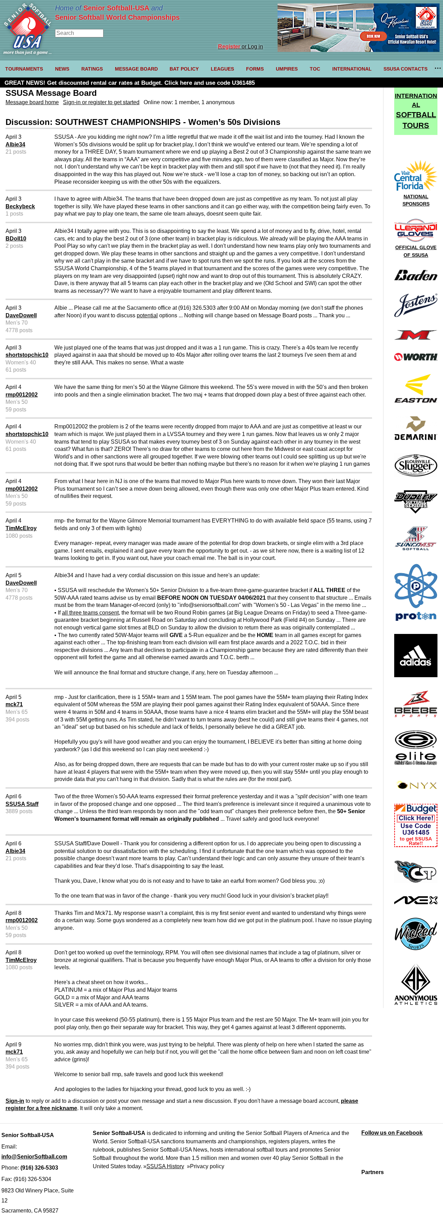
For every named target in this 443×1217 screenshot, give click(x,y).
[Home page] (27, 53)
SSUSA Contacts (405, 69)
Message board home (32, 102)
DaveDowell (21, 315)
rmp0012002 (22, 395)
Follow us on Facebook (392, 1133)
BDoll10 (16, 239)
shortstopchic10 (27, 355)
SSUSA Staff (22, 804)
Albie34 (15, 144)
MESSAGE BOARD (136, 69)
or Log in (240, 46)
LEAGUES (222, 69)
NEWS (62, 69)
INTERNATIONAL (352, 69)
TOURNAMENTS (24, 69)
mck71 (14, 704)
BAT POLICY (184, 69)
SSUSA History (165, 1166)
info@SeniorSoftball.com (34, 1157)
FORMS (255, 69)
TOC (315, 69)
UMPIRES (287, 69)
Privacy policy (207, 1166)
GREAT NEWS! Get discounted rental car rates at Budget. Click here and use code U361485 (129, 83)
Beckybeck (20, 206)
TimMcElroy (21, 528)
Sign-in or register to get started (101, 102)
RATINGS (92, 69)
